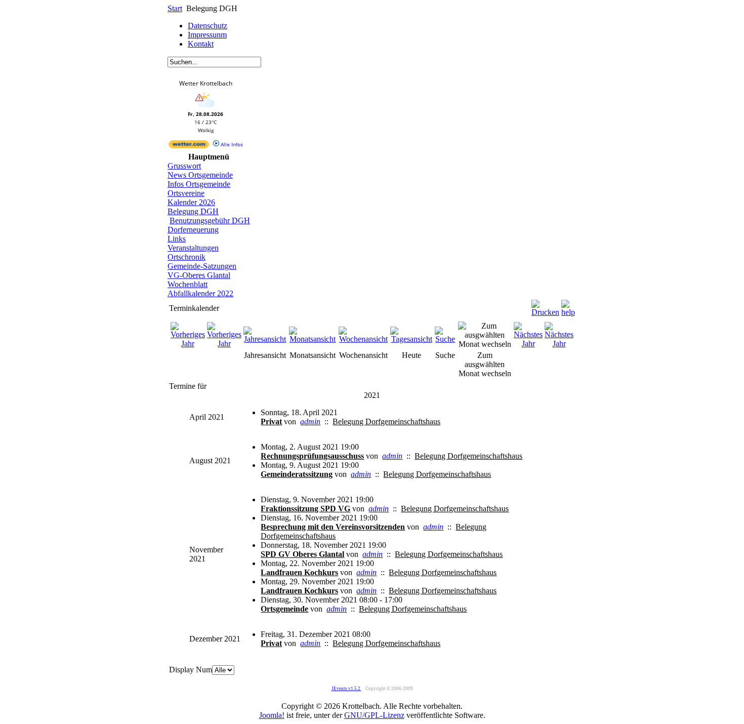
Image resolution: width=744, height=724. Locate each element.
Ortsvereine (186, 193)
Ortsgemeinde (284, 609)
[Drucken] (545, 305)
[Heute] (411, 339)
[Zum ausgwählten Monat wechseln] (485, 344)
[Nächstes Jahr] (528, 343)
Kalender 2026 (191, 202)
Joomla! (271, 715)
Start (175, 8)
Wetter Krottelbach (205, 83)
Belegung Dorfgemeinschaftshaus (386, 421)
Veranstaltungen (193, 248)
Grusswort (184, 166)
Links (177, 238)
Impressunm (207, 34)
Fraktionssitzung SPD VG (305, 508)
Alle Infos (231, 144)
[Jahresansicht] (265, 339)
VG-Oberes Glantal (199, 275)
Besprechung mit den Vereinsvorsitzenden (333, 526)
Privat (271, 421)
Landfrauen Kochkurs (299, 572)
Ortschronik (186, 257)
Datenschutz (207, 25)
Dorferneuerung (193, 229)
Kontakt (201, 43)
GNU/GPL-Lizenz (374, 715)
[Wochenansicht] (364, 339)
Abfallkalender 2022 (200, 293)
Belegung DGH (193, 211)
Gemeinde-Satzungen (202, 266)
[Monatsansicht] (313, 339)
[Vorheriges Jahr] (188, 343)
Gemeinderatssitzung (297, 474)
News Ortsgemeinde (200, 175)
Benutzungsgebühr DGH (210, 220)
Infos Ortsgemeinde (199, 184)
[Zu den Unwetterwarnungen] (205, 108)
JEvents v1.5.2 (346, 688)
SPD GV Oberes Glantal (302, 554)
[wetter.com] (189, 146)
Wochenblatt (188, 284)
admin (310, 421)
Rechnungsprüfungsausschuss (312, 456)
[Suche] (445, 339)
